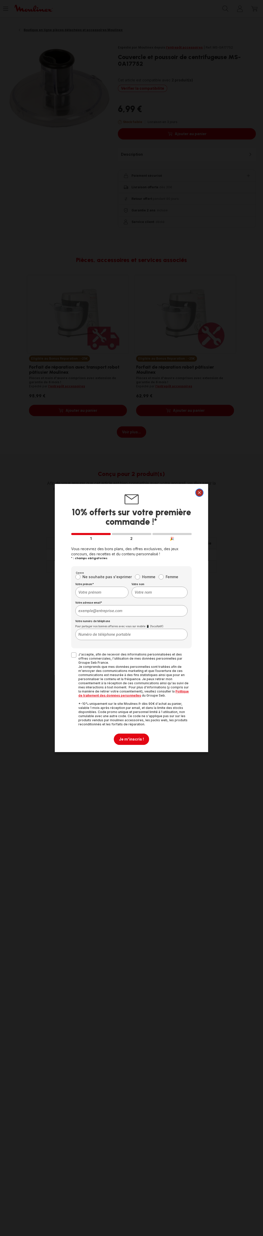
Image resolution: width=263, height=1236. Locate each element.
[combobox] (101, 592)
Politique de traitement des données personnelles (133, 693)
